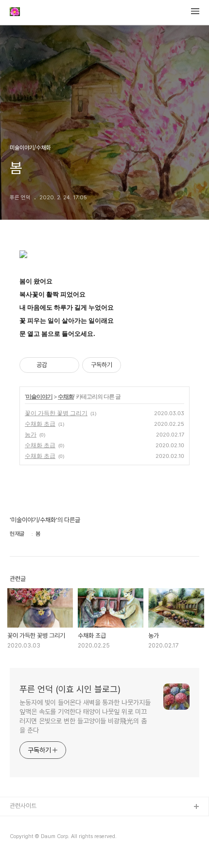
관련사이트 (23, 805)
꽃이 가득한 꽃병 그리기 (56, 413)
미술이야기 (39, 396)
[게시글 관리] (68, 365)
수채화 (66, 396)
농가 (30, 434)
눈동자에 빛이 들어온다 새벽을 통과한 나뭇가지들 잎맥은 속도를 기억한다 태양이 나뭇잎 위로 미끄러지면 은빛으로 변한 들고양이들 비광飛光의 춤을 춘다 (84, 716)
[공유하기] (56, 365)
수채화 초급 (40, 423)
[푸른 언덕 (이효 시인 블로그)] (15, 12)
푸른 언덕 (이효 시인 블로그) (70, 689)
